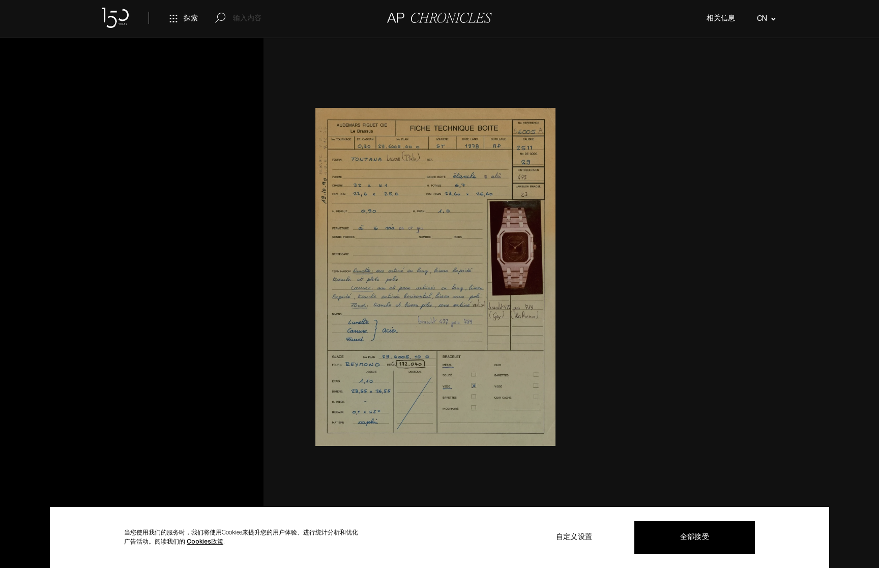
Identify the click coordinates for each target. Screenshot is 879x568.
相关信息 (721, 18)
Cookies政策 (205, 542)
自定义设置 (574, 537)
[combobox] (764, 19)
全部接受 (694, 537)
